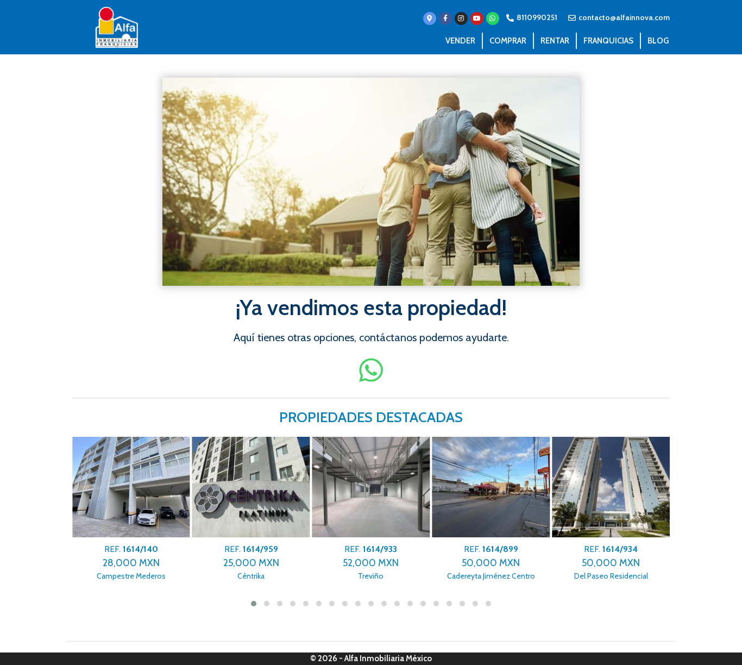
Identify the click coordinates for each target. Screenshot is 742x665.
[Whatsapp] (492, 18)
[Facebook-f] (445, 18)
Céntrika (251, 562)
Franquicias (608, 41)
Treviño (371, 562)
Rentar (554, 41)
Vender (460, 41)
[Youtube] (476, 18)
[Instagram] (461, 18)
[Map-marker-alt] (429, 18)
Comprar (507, 41)
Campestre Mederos (131, 562)
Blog (658, 41)
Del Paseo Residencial (611, 562)
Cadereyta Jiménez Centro (491, 562)
